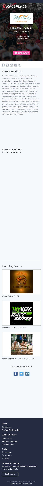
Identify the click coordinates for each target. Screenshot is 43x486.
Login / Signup (7, 438)
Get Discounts (10, 474)
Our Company (7, 427)
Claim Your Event (8, 444)
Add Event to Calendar (10, 441)
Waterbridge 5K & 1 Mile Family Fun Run (18, 359)
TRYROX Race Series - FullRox (14, 327)
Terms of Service (16, 483)
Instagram (7, 456)
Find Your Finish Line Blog (11, 430)
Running (20, 43)
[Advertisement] (21, 132)
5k (25, 43)
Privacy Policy (27, 483)
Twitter (6, 459)
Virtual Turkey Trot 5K (10, 296)
